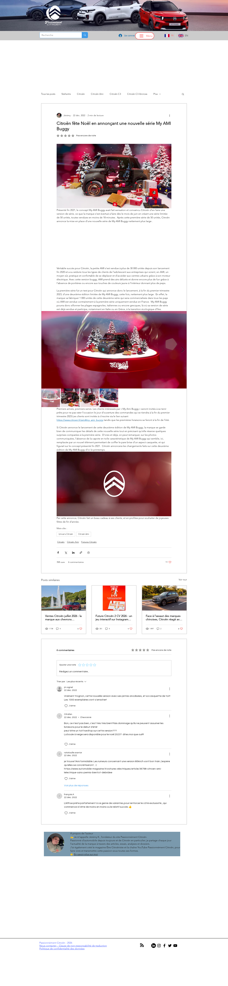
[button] (114, 517)
